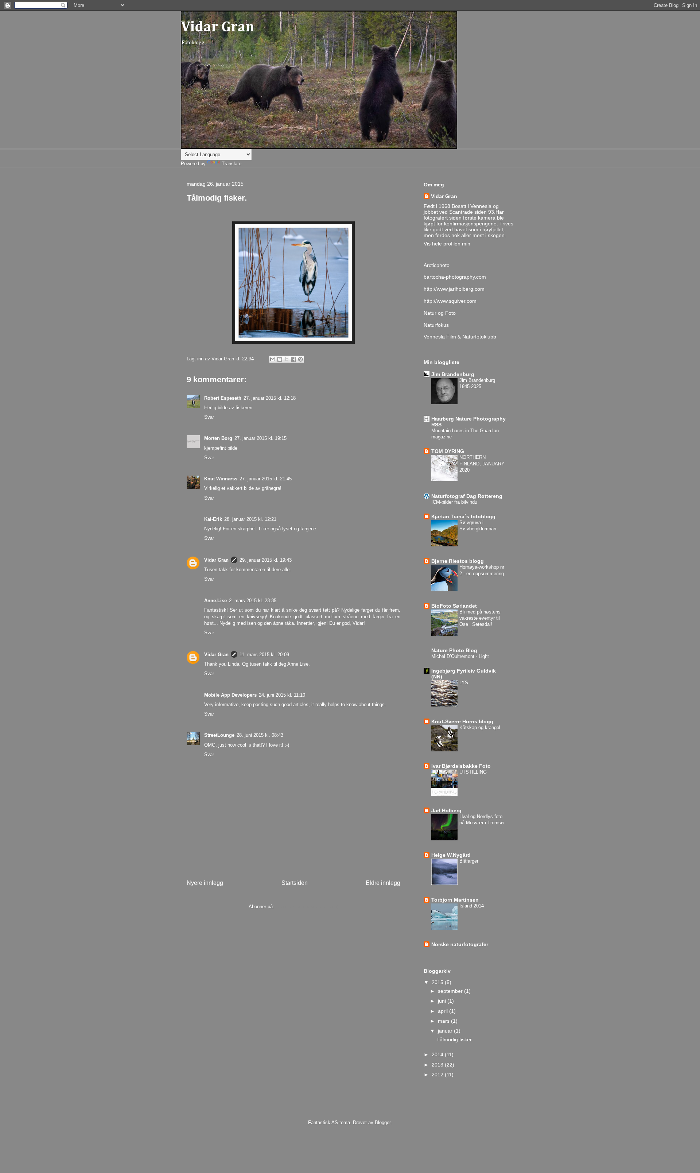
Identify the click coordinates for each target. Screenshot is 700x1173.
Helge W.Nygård (451, 855)
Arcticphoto (437, 265)
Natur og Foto (440, 313)
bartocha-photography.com (455, 277)
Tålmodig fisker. (454, 1039)
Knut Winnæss (220, 478)
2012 (438, 1074)
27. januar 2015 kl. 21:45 (266, 478)
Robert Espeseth (222, 398)
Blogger (382, 1122)
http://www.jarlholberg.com (454, 289)
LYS (463, 682)
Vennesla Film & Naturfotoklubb (460, 337)
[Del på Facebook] (293, 359)
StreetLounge (219, 735)
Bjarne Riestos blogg (457, 561)
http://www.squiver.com (450, 301)
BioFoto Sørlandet (454, 606)
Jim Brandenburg (452, 374)
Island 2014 (471, 906)
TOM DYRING (447, 451)
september (451, 991)
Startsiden (294, 883)
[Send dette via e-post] (272, 359)
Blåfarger (468, 861)
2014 (438, 1054)
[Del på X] (286, 359)
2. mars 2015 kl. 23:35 (252, 600)
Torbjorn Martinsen (455, 900)
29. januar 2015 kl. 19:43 (266, 560)
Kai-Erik (213, 519)
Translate (231, 163)
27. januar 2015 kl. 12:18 (270, 398)
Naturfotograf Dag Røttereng (466, 496)
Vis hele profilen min (447, 244)
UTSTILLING (473, 772)
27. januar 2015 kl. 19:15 (260, 438)
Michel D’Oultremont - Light (460, 656)
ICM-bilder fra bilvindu (454, 502)
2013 (438, 1065)
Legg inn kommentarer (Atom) (307, 906)
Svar (209, 417)
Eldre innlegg (383, 883)
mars (444, 1021)
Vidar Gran (217, 27)
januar (446, 1031)
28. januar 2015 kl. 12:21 (250, 519)
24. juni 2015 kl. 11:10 (282, 695)
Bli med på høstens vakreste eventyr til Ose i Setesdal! (480, 618)
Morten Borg (218, 438)
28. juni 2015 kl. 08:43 (260, 735)
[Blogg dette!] (279, 359)
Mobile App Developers (230, 695)
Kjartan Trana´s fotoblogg (463, 516)
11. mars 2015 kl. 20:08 (264, 654)
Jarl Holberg (446, 810)
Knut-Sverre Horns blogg (462, 721)
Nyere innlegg (205, 883)
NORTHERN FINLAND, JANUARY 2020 (482, 463)
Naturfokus (436, 325)
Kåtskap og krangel (479, 727)
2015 (438, 982)
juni (442, 1001)
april (443, 1011)
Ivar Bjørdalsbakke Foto (461, 766)
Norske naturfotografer (459, 944)
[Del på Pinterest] (300, 359)
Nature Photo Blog (454, 650)
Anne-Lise (215, 600)
